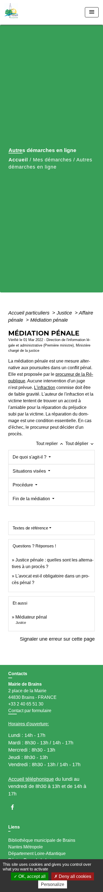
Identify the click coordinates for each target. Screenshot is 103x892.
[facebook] (15, 807)
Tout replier (50, 443)
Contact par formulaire (29, 710)
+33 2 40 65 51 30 (25, 704)
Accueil (18, 160)
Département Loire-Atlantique (37, 853)
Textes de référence (30, 528)
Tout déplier (80, 443)
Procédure (23, 485)
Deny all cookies (74, 876)
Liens (14, 827)
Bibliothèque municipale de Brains (41, 840)
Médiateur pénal (31, 617)
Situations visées (30, 471)
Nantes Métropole (25, 847)
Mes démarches (52, 160)
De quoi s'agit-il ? (30, 457)
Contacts (17, 673)
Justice (65, 313)
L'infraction (44, 387)
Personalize (52, 884)
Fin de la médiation (32, 498)
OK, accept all (31, 876)
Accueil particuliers (29, 313)
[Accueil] (25, 12)
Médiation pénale (49, 320)
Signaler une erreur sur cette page (57, 639)
